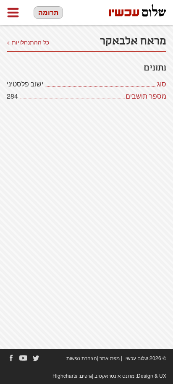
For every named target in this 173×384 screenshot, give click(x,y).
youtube (23, 358)
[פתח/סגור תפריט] (13, 12)
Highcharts (64, 375)
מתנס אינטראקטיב (114, 375)
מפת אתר (110, 357)
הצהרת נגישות (81, 357)
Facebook (11, 358)
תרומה (48, 12)
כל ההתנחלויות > (28, 42)
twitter (36, 358)
